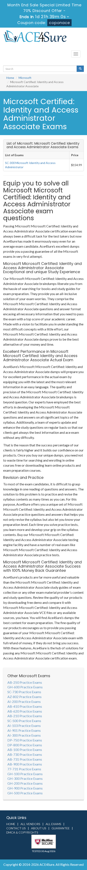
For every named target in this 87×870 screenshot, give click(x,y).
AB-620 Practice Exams (24, 711)
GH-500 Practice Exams (25, 793)
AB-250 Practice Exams (24, 682)
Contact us (16, 828)
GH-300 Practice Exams (25, 778)
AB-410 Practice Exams (24, 706)
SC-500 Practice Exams (24, 721)
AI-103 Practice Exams (24, 726)
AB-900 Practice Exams (24, 764)
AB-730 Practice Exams (24, 754)
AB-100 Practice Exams (24, 750)
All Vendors (30, 824)
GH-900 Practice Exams (25, 788)
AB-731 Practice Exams (24, 759)
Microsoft (25, 77)
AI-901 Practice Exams (24, 730)
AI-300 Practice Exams (24, 735)
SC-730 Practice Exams (24, 692)
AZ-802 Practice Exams (24, 697)
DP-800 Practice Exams (24, 745)
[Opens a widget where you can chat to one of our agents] (58, 846)
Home (10, 77)
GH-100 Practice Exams (25, 774)
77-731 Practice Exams (24, 769)
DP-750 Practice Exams (24, 740)
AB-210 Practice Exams (24, 716)
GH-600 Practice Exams (25, 687)
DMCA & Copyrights (22, 832)
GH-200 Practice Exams (25, 783)
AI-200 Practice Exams (24, 701)
